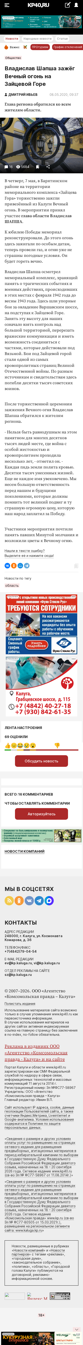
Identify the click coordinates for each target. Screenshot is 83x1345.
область (12, 585)
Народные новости (37, 38)
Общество (13, 58)
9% (14, 745)
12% (20, 745)
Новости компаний (24, 851)
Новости (12, 38)
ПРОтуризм (40, 47)
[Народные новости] (68, 5)
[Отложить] (37, 167)
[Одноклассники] (14, 565)
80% (57, 745)
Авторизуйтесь (42, 814)
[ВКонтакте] (7, 565)
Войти (76, 5)
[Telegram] (27, 565)
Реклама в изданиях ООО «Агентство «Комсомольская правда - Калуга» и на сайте (36, 1053)
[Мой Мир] (20, 565)
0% (8, 745)
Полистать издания (20, 1004)
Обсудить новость (41, 761)
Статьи (62, 38)
